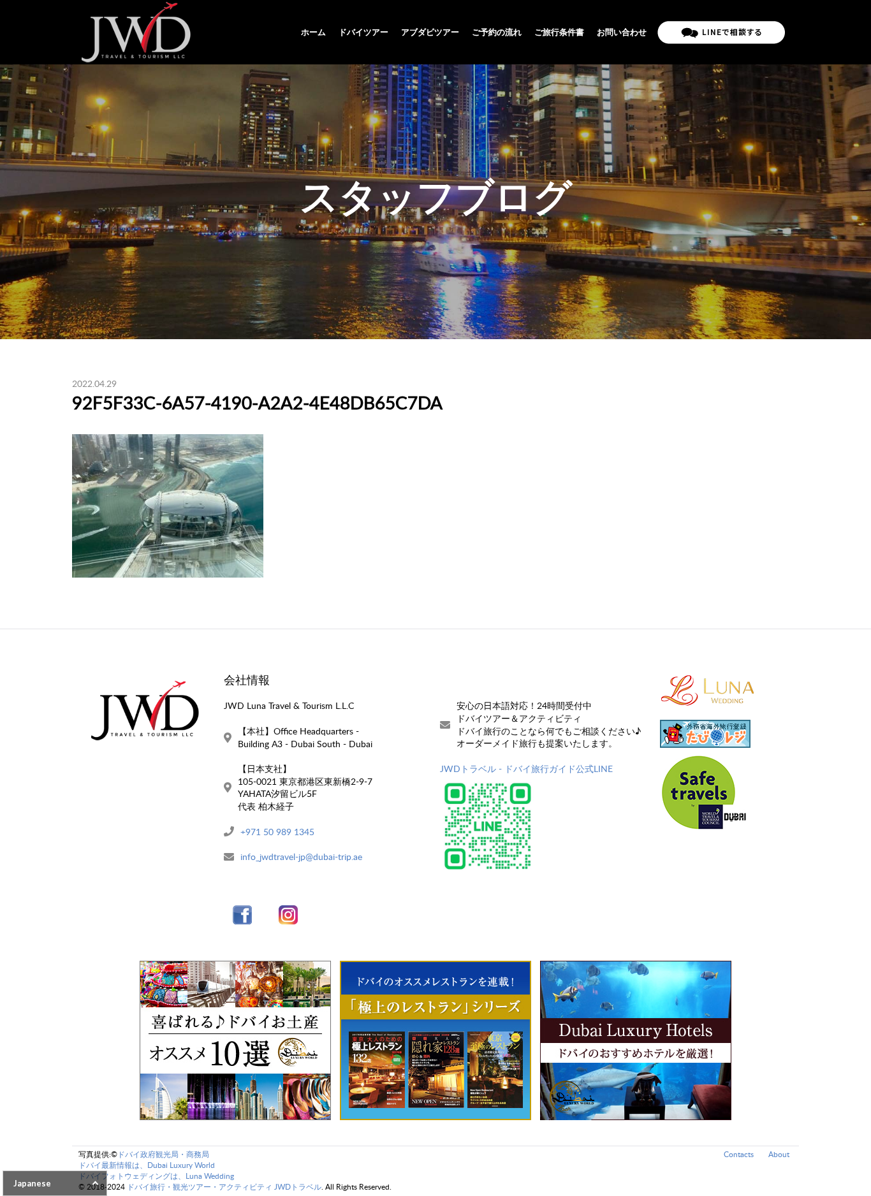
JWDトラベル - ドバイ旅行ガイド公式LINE (526, 768)
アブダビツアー (430, 32)
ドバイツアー (363, 32)
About (778, 1154)
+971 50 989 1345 (277, 832)
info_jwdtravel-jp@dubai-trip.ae (301, 856)
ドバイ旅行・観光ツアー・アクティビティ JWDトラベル (224, 1186)
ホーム (313, 32)
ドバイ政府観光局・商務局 (163, 1154)
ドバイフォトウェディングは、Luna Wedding (156, 1175)
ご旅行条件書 (559, 32)
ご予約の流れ (497, 32)
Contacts (739, 1154)
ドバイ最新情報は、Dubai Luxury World (146, 1165)
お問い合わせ (622, 32)
